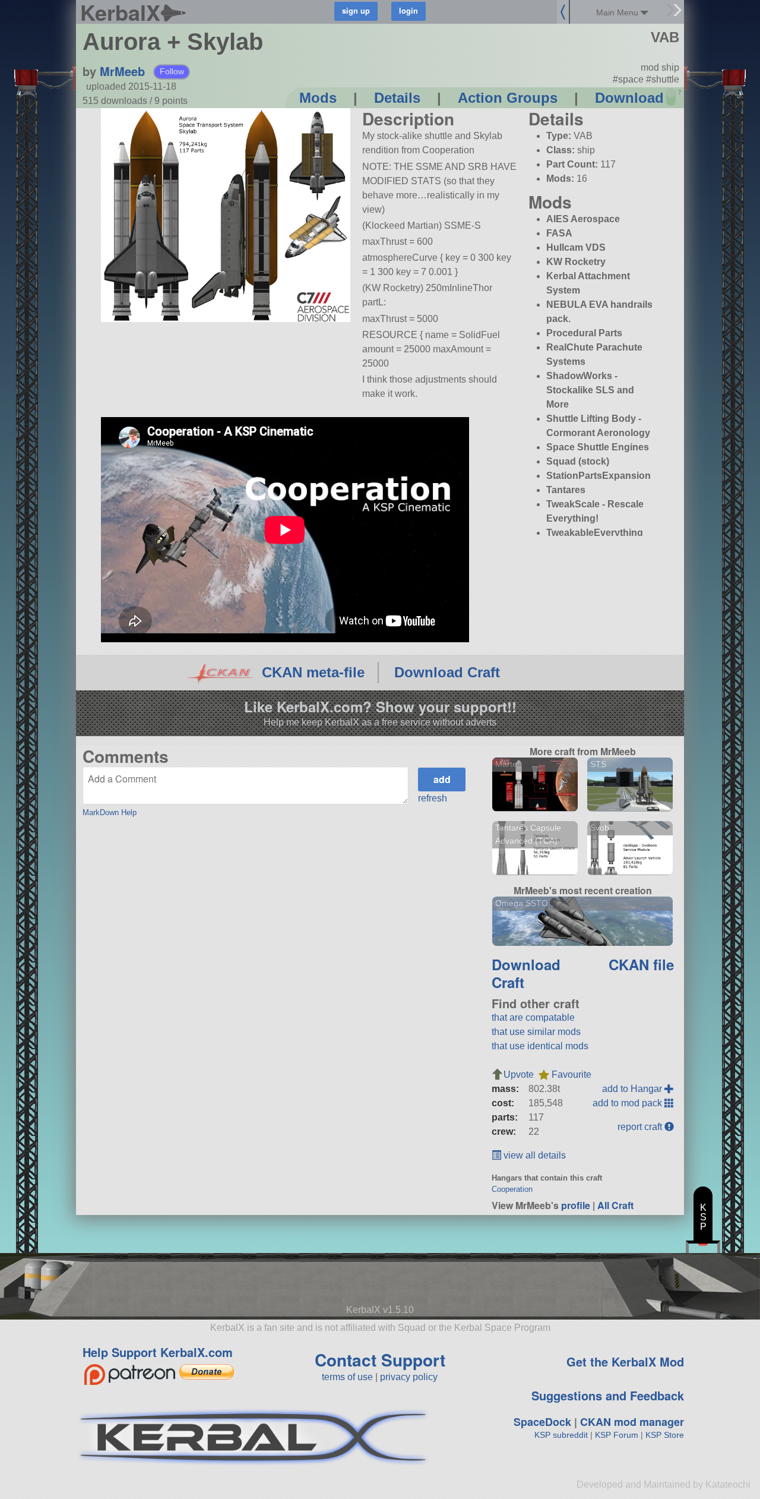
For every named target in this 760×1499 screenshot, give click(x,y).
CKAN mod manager (632, 1421)
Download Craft (447, 672)
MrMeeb (122, 71)
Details (397, 98)
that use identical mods (540, 1046)
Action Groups (508, 98)
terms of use (347, 1377)
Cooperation (512, 1189)
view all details (533, 1155)
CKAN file (641, 964)
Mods (318, 98)
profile (575, 1205)
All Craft (615, 1205)
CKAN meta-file (313, 672)
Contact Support (380, 1359)
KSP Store (664, 1435)
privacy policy (409, 1377)
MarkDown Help (110, 812)
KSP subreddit (561, 1435)
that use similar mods (536, 1032)
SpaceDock (542, 1421)
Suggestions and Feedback (607, 1395)
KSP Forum (616, 1435)
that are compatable (533, 1017)
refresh (432, 798)
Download (629, 98)
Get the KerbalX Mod (625, 1361)
